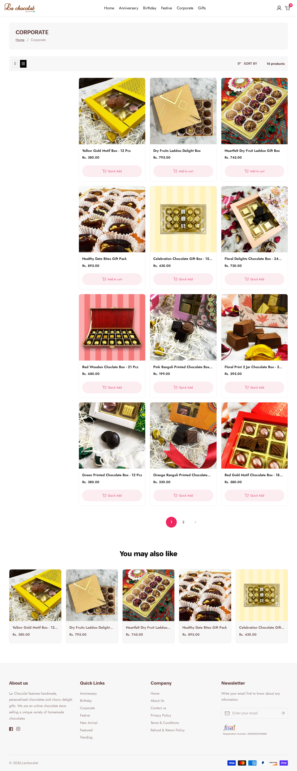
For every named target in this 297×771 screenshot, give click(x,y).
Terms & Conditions (165, 722)
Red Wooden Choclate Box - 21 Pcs (110, 367)
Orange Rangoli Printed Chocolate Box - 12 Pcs (180, 475)
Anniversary (128, 8)
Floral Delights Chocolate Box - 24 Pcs (252, 259)
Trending (86, 737)
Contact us (158, 707)
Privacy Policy (161, 715)
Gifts (202, 8)
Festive (166, 8)
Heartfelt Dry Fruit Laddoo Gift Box (252, 151)
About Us (157, 700)
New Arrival (88, 722)
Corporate (185, 8)
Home (109, 8)
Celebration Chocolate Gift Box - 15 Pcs (181, 259)
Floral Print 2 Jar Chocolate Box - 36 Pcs (253, 367)
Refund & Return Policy (168, 730)
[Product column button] (15, 64)
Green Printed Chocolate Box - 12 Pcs (112, 475)
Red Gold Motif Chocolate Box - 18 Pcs (252, 475)
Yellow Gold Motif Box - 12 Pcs (106, 151)
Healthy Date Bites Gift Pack (104, 259)
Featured (86, 730)
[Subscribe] (283, 713)
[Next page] (195, 522)
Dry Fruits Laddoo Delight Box (177, 151)
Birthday (149, 8)
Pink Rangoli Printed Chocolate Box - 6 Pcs (182, 367)
